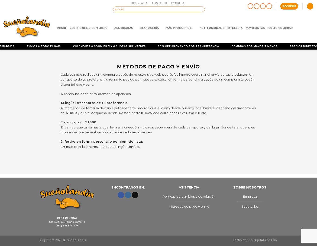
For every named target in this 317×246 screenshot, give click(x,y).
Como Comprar (280, 28)
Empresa (250, 196)
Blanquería (149, 28)
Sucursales (250, 206)
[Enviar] (202, 9)
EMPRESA (177, 3)
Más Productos (179, 28)
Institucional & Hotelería (220, 28)
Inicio (61, 28)
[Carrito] (310, 6)
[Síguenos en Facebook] (250, 6)
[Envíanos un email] (263, 6)
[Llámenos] (269, 6)
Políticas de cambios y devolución (189, 196)
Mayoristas (255, 28)
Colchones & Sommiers (88, 28)
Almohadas (123, 28)
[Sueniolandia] (26, 28)
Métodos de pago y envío (189, 206)
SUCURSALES (139, 3)
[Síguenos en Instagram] (257, 6)
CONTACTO (159, 3)
